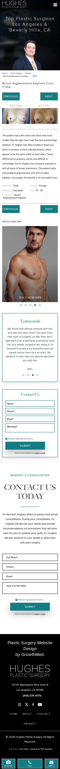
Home (4, 73)
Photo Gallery (16, 73)
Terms (42, 453)
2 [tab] (26, 305)
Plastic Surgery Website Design (30, 646)
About (27, 714)
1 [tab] (21, 305)
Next (49, 96)
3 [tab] (30, 305)
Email (51, 766)
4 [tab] (35, 305)
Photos (8, 766)
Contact (44, 714)
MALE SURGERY (30, 297)
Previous (11, 96)
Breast (28, 73)
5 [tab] (39, 305)
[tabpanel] (30, 264)
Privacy (37, 453)
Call (30, 766)
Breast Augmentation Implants (15, 76)
